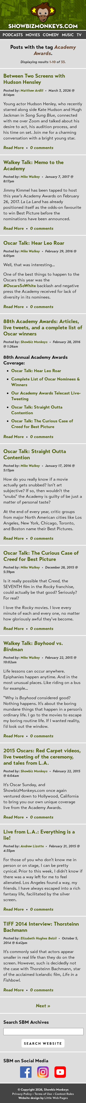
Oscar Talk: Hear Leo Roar (33, 243)
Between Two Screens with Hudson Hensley (34, 79)
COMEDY (51, 35)
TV (79, 35)
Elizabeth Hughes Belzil (39, 938)
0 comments (41, 147)
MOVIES (33, 35)
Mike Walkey (30, 177)
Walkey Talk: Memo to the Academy (33, 165)
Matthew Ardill (32, 90)
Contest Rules (64, 1094)
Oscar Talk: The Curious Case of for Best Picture (42, 423)
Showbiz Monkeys (34, 342)
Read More (13, 147)
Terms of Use (43, 1094)
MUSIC (68, 35)
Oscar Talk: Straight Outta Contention (34, 454)
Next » (43, 1006)
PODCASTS (13, 35)
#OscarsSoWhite (19, 285)
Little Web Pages (56, 1098)
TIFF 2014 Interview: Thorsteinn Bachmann (41, 927)
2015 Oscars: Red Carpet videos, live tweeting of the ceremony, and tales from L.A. (42, 756)
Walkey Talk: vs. (33, 646)
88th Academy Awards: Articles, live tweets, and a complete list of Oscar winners (42, 327)
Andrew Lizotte (32, 846)
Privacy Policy (22, 1094)
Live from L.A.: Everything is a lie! (39, 834)
